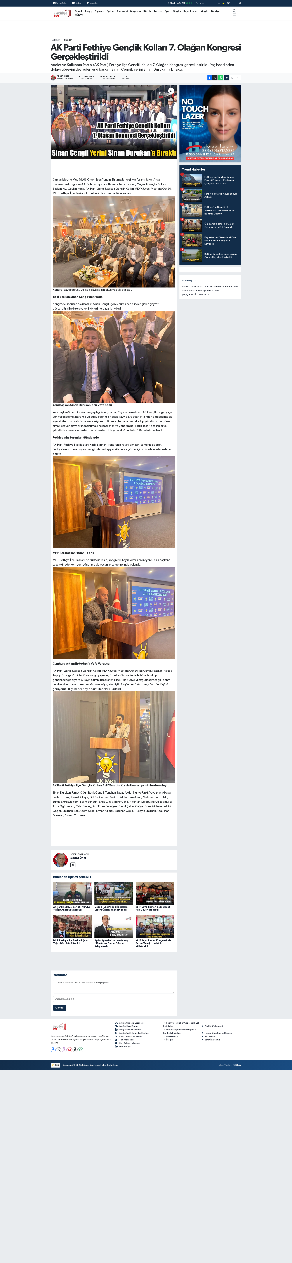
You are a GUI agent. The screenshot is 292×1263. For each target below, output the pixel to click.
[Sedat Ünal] (60, 860)
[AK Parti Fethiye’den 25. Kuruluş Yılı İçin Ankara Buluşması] (72, 893)
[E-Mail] (72, 864)
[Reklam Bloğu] (210, 123)
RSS (57, 1065)
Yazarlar (94, 3)
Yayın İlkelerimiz (212, 1040)
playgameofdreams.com (196, 294)
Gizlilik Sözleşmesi (214, 1026)
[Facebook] (53, 1049)
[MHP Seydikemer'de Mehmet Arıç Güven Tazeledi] (155, 893)
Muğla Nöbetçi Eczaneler (131, 1023)
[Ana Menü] (234, 15)
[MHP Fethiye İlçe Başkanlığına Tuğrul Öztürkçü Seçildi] (72, 926)
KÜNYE (79, 15)
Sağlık (177, 11)
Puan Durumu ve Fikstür (130, 1036)
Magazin (135, 11)
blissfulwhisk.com (228, 286)
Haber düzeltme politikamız (218, 1033)
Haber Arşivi (125, 1046)
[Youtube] (69, 1049)
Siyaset (99, 11)
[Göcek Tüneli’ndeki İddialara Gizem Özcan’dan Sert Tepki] (113, 893)
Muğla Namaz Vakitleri (130, 1029)
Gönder (59, 1008)
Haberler (55, 40)
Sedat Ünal (78, 857)
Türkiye (215, 11)
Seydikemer (190, 11)
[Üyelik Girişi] (238, 3)
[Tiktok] (75, 1049)
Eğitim (110, 11)
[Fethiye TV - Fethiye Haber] (62, 13)
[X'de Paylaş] (214, 77)
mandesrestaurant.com (204, 286)
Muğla (204, 11)
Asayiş (88, 11)
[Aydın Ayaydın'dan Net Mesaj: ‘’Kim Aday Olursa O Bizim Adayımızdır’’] (113, 926)
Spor (168, 11)
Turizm (158, 11)
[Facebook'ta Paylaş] (209, 77)
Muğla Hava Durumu (129, 1026)
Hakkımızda (172, 1036)
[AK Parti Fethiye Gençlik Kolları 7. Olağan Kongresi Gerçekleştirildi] (114, 122)
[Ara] (234, 11)
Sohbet (186, 286)
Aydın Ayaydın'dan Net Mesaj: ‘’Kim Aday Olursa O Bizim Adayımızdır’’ (111, 943)
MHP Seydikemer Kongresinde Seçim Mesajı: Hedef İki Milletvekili (153, 943)
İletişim (169, 1040)
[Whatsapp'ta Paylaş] (220, 77)
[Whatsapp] (80, 1049)
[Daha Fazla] (226, 77)
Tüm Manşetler (126, 1040)
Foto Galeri (61, 3)
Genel (78, 11)
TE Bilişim (237, 1065)
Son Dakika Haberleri (129, 1043)
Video (79, 3)
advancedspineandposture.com (200, 290)
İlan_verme (210, 1036)
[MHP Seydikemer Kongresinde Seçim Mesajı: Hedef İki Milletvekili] (155, 926)
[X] (58, 1049)
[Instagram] (64, 1049)
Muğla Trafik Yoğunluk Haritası (134, 1033)
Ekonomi (122, 11)
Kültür (147, 11)
